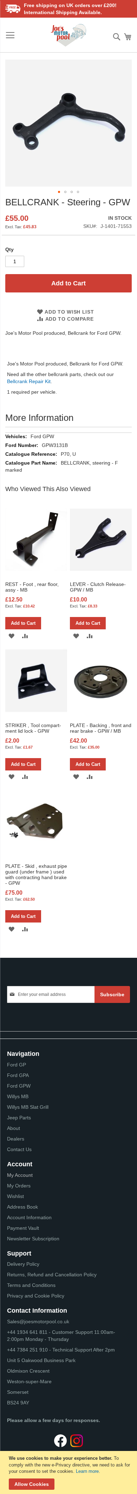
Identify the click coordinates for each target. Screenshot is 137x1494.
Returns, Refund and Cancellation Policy (52, 1274)
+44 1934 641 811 (28, 1332)
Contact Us (19, 1149)
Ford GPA (18, 1075)
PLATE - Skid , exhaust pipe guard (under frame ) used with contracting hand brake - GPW (36, 874)
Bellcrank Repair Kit (29, 381)
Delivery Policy (23, 1264)
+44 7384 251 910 (27, 1350)
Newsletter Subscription (33, 1238)
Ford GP (16, 1064)
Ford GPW (19, 1086)
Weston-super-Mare (29, 1381)
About (13, 1128)
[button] (59, 192)
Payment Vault (23, 1228)
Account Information (29, 1217)
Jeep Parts (19, 1117)
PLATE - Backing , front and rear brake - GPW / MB (100, 728)
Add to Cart (23, 623)
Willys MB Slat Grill (27, 1107)
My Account (20, 1175)
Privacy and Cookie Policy (35, 1296)
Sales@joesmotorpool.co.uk (38, 1321)
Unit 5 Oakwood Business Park (41, 1360)
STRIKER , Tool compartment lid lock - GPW (33, 728)
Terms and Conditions (31, 1285)
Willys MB (17, 1096)
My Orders (19, 1185)
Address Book (22, 1207)
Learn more (87, 1471)
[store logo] (68, 35)
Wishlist (15, 1196)
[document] (69, 1472)
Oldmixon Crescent (28, 1371)
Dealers (15, 1139)
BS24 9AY (18, 1402)
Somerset (17, 1392)
